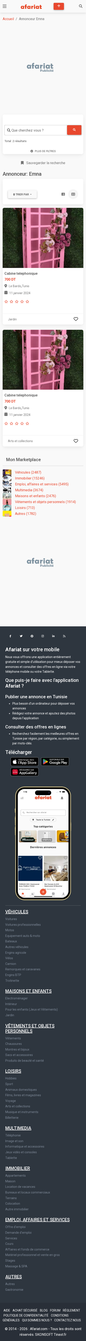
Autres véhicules (16, 947)
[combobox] (35, 130)
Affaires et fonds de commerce (27, 1249)
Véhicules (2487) (28, 472)
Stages (10, 1260)
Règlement (71, 1310)
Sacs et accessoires (19, 1055)
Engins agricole (15, 952)
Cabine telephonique (20, 273)
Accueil (8, 19)
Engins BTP (13, 975)
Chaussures (13, 1044)
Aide (7, 1310)
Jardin (9, 1015)
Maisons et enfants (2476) (35, 496)
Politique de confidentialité (26, 1315)
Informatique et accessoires (24, 1146)
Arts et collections (17, 1106)
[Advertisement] (43, 67)
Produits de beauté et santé (24, 1060)
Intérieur (11, 1004)
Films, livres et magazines (23, 1095)
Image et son (14, 1141)
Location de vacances (20, 1186)
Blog (44, 1310)
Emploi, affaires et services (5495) (42, 484)
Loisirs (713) (25, 508)
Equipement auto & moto (22, 936)
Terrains (11, 1198)
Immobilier (17, 1168)
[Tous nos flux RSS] (64, 636)
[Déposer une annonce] (59, 6)
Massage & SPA (16, 1266)
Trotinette (12, 980)
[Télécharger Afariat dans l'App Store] (25, 761)
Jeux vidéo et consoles (21, 1152)
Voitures (11, 919)
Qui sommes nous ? (37, 1320)
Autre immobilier (17, 1209)
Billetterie (12, 1117)
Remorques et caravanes (22, 969)
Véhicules (16, 911)
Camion (10, 964)
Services (11, 1238)
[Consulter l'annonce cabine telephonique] (43, 238)
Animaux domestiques (21, 1089)
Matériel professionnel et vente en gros (32, 1255)
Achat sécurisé (25, 1310)
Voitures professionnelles (23, 924)
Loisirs (13, 1071)
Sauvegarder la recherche (45, 163)
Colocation (12, 1203)
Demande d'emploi (18, 1232)
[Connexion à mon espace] (76, 319)
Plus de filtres (45, 151)
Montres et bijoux (17, 1049)
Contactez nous (67, 1320)
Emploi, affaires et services (37, 1219)
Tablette (11, 1158)
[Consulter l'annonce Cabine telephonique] (43, 360)
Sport (9, 1084)
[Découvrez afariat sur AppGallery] (25, 771)
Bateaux (11, 941)
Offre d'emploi (15, 1227)
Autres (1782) (25, 514)
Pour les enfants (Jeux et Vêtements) (31, 1009)
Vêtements (13, 1038)
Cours (9, 1243)
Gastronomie (14, 1289)
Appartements (15, 1175)
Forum (55, 1310)
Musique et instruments (21, 1112)
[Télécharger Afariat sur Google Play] (55, 761)
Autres (13, 1276)
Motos (9, 930)
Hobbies (11, 1078)
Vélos (9, 958)
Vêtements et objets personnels (29, 1028)
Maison (10, 1181)
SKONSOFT (44, 1334)
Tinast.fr (60, 1334)
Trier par (22, 194)
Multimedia (18, 1128)
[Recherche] (80, 6)
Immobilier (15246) (30, 478)
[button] (10, 636)
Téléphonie (13, 1135)
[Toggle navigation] (4, 6)
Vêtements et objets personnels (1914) (45, 502)
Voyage (10, 1101)
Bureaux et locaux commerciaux (27, 1192)
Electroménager (16, 998)
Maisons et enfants (28, 991)
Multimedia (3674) (29, 490)
